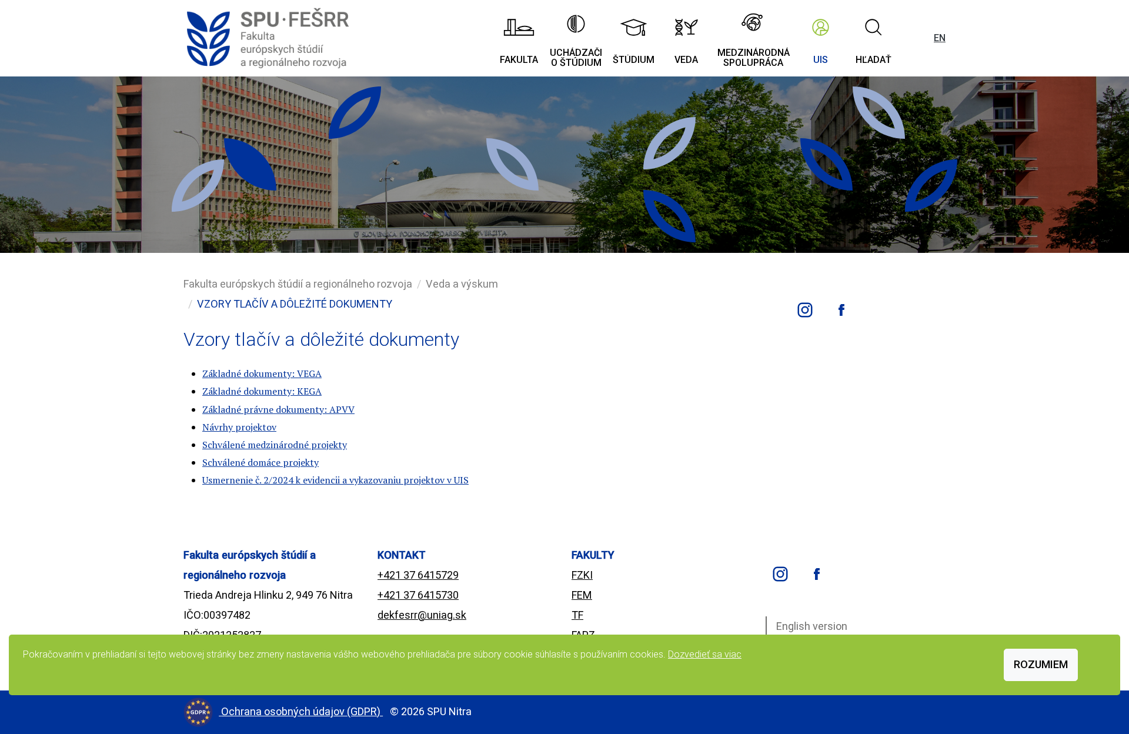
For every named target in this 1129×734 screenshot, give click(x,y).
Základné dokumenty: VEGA (262, 373)
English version (811, 626)
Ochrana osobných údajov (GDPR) (302, 711)
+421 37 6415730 (418, 595)
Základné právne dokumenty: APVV (278, 409)
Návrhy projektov (239, 427)
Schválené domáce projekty (260, 462)
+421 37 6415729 (418, 575)
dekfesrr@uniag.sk (422, 615)
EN (940, 38)
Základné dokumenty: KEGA (262, 391)
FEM (582, 595)
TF (577, 615)
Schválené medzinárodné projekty (274, 444)
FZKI (582, 575)
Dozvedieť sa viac (704, 654)
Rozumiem (1041, 664)
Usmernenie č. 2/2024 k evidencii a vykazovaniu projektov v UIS (335, 479)
